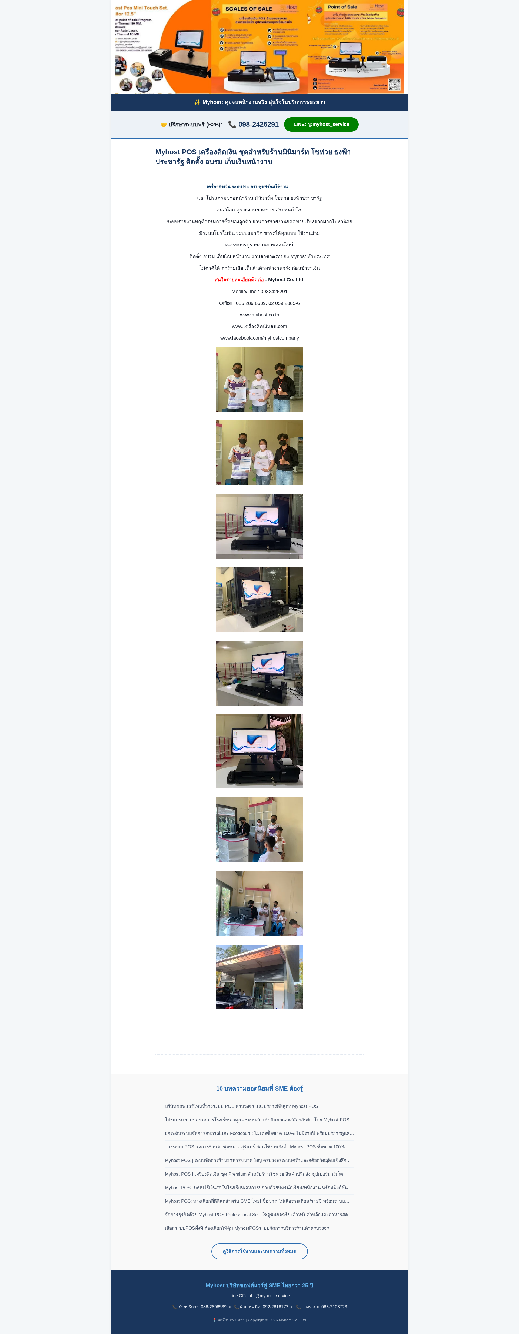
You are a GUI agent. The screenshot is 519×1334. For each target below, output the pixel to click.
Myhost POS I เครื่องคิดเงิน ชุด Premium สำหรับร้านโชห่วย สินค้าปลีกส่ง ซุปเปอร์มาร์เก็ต (254, 1174)
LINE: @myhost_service (321, 124)
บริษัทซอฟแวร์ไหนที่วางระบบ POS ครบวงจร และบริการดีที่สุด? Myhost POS (241, 1106)
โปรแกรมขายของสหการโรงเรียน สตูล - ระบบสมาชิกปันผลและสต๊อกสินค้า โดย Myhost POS (257, 1119)
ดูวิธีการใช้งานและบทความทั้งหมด (260, 1251)
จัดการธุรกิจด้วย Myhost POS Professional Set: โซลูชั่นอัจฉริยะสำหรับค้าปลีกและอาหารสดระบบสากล (256, 1215)
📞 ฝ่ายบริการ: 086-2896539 (199, 1307)
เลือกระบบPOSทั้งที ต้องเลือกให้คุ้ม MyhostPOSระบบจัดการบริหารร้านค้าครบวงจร (247, 1228)
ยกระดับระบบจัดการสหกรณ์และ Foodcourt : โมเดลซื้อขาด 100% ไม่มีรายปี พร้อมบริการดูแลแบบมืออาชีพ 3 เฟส (257, 1134)
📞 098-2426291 (253, 124)
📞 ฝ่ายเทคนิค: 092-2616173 (261, 1307)
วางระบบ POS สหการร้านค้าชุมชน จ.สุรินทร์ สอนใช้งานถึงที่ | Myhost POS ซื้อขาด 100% (255, 1146)
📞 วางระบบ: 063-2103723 (321, 1307)
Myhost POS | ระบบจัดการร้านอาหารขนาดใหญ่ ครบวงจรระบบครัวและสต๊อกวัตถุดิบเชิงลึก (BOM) (255, 1161)
